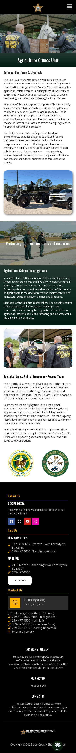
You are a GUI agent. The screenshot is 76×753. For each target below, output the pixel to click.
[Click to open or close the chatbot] (57, 746)
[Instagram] (35, 521)
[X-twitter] (19, 521)
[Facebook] (11, 521)
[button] (69, 7)
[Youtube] (27, 521)
